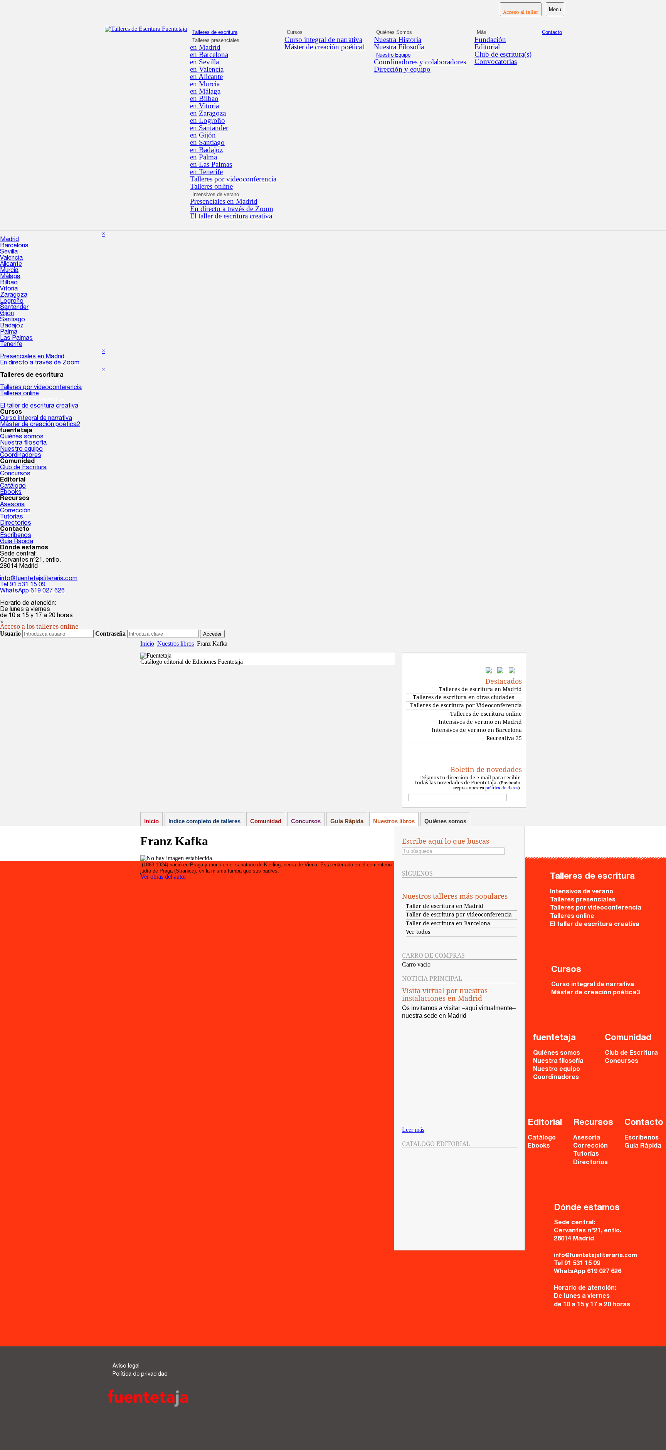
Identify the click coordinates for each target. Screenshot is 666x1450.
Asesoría (12, 505)
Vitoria (9, 289)
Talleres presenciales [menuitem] (215, 40)
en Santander (209, 128)
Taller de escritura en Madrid (444, 906)
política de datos (501, 787)
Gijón (7, 314)
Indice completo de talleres (204, 821)
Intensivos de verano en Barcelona (477, 730)
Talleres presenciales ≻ (32, 382)
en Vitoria (204, 106)
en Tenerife (206, 172)
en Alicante (206, 76)
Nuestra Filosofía (399, 47)
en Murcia (205, 84)
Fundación (490, 39)
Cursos (295, 32)
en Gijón (203, 135)
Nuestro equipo (21, 449)
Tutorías (11, 517)
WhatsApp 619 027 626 (32, 591)
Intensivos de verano (581, 892)
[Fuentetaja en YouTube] (514, 671)
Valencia (11, 258)
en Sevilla (204, 62)
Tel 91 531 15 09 (22, 585)
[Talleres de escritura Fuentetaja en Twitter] (502, 671)
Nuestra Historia (397, 39)
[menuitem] (233, 47)
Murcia (9, 271)
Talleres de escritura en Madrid (480, 689)
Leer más (413, 1129)
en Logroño (207, 120)
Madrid (9, 240)
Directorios (15, 523)
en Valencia (207, 69)
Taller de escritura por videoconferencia (459, 914)
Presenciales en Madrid (223, 201)
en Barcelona (209, 54)
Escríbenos (15, 536)
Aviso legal (126, 1366)
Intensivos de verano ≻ (32, 400)
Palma (8, 332)
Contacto (552, 32)
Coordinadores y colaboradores (420, 62)
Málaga (10, 277)
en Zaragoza (208, 113)
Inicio (147, 643)
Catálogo (13, 486)
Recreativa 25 (504, 738)
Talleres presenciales (583, 900)
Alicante (11, 265)
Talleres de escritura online (486, 714)
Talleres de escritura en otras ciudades (463, 697)
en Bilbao (204, 98)
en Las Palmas (211, 164)
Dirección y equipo (402, 69)
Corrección (15, 511)
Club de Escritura (23, 468)
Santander (14, 308)
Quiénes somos (22, 437)
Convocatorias (495, 61)
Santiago (12, 320)
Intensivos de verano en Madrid (480, 722)
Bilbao (9, 283)
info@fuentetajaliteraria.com (38, 579)
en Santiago (207, 142)
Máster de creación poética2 (40, 425)
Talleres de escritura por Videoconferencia (466, 705)
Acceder (212, 634)
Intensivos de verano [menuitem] (215, 194)
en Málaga (205, 91)
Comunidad (265, 821)
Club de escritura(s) (502, 54)
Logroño (12, 302)
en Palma (203, 157)
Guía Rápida (16, 542)
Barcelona (14, 246)
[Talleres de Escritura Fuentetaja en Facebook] (491, 671)
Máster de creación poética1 (325, 47)
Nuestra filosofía (23, 443)
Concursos (15, 474)
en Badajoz (206, 150)
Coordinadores (20, 456)
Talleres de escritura (214, 32)
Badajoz (12, 326)
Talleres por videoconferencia (233, 179)
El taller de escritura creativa (231, 216)
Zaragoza (13, 295)
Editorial (487, 47)
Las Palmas (16, 339)
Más (481, 32)
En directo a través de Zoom (231, 209)
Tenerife (11, 345)
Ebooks (11, 493)
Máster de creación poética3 (595, 993)
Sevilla (9, 252)
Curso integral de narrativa (323, 39)
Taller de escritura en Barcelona (448, 923)
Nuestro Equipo (393, 55)
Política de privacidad (140, 1374)
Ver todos (418, 932)
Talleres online (211, 186)
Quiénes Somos (394, 32)
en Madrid (205, 47)
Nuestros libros (175, 643)
